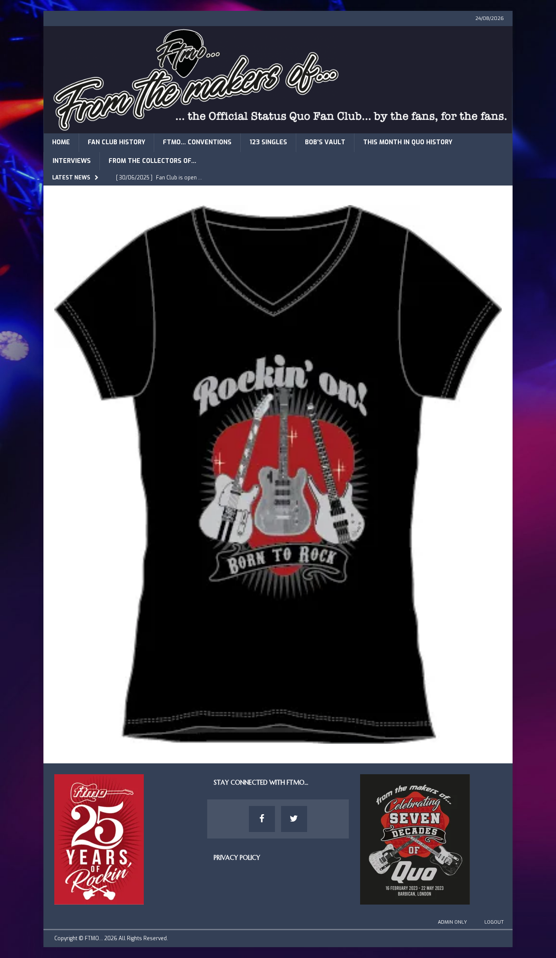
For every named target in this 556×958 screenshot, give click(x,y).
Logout (494, 922)
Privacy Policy (237, 858)
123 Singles (268, 142)
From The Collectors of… (152, 161)
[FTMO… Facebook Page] (262, 819)
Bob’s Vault (325, 142)
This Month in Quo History (407, 142)
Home (61, 142)
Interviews (72, 161)
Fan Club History (116, 142)
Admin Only (452, 922)
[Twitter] (294, 819)
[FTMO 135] (278, 739)
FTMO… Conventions (197, 142)
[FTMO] (278, 128)
